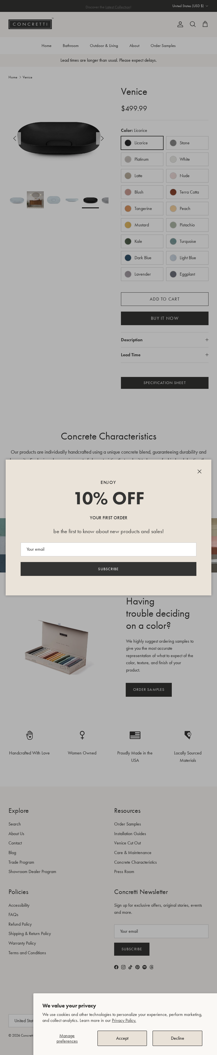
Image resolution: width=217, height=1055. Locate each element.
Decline (177, 1038)
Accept (122, 1038)
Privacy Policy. (124, 1020)
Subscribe (108, 569)
